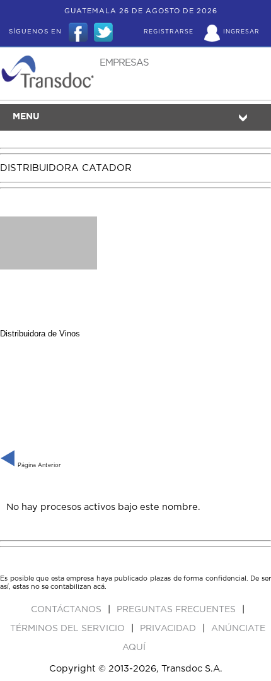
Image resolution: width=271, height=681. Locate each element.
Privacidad (169, 628)
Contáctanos (67, 609)
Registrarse (168, 32)
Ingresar (241, 32)
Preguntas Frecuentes (177, 609)
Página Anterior (38, 465)
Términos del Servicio (68, 628)
